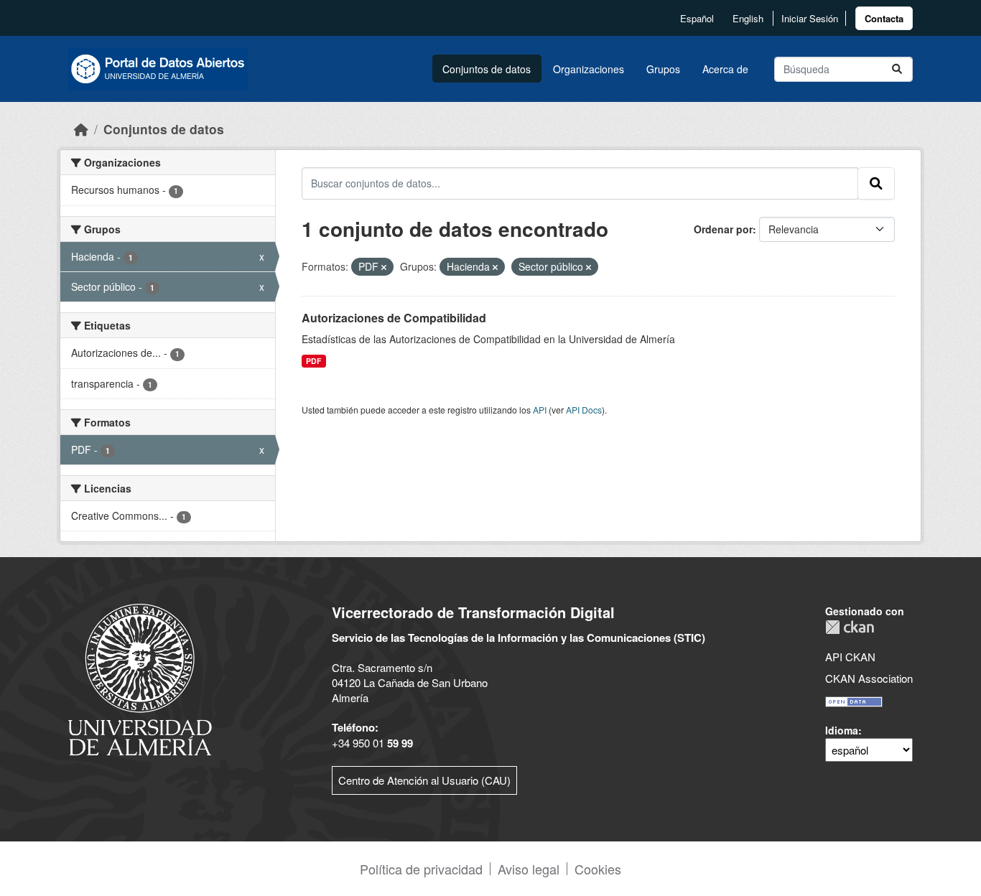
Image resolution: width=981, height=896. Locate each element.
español (697, 18)
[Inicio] (81, 129)
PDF (313, 360)
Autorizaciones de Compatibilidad (394, 317)
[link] (884, 18)
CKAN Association (869, 678)
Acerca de (725, 69)
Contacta (884, 18)
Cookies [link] (598, 868)
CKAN (849, 627)
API (540, 409)
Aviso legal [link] (528, 868)
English (748, 18)
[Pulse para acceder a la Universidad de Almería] (140, 678)
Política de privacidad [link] (421, 868)
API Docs (584, 409)
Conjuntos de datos (486, 69)
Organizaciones (588, 69)
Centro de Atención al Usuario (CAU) (424, 780)
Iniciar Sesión (809, 18)
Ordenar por (723, 229)
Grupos (663, 69)
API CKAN (850, 656)
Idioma (841, 730)
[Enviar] (897, 69)
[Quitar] (383, 267)
